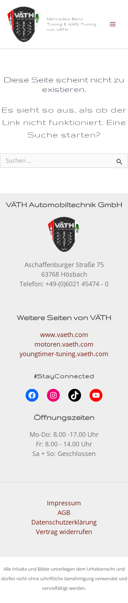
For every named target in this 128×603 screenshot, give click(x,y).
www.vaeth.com (64, 334)
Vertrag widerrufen (64, 531)
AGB (64, 512)
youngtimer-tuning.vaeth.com (64, 353)
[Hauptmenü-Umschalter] (112, 24)
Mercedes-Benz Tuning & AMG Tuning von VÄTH (71, 24)
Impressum (64, 503)
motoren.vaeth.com (64, 344)
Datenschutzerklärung (64, 522)
